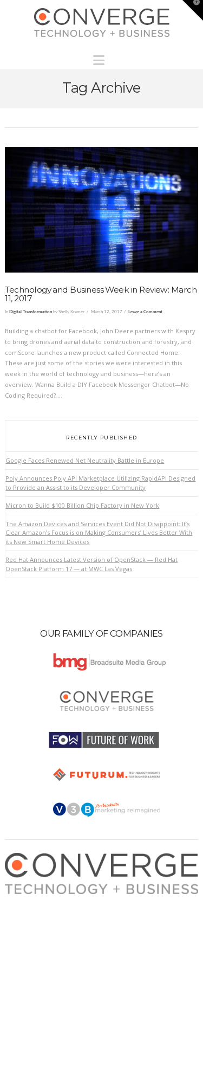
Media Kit (28, 909)
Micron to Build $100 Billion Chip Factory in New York (82, 505)
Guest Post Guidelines (47, 942)
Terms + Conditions (43, 920)
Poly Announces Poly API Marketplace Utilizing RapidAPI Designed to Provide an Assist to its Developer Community (100, 482)
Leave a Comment (145, 311)
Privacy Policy (35, 931)
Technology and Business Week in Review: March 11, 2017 (101, 294)
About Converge (38, 899)
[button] (101, 57)
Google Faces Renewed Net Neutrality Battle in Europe (84, 460)
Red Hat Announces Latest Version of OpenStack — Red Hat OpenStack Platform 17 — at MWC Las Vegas (91, 564)
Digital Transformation (30, 311)
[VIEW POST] (101, 210)
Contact (26, 953)
